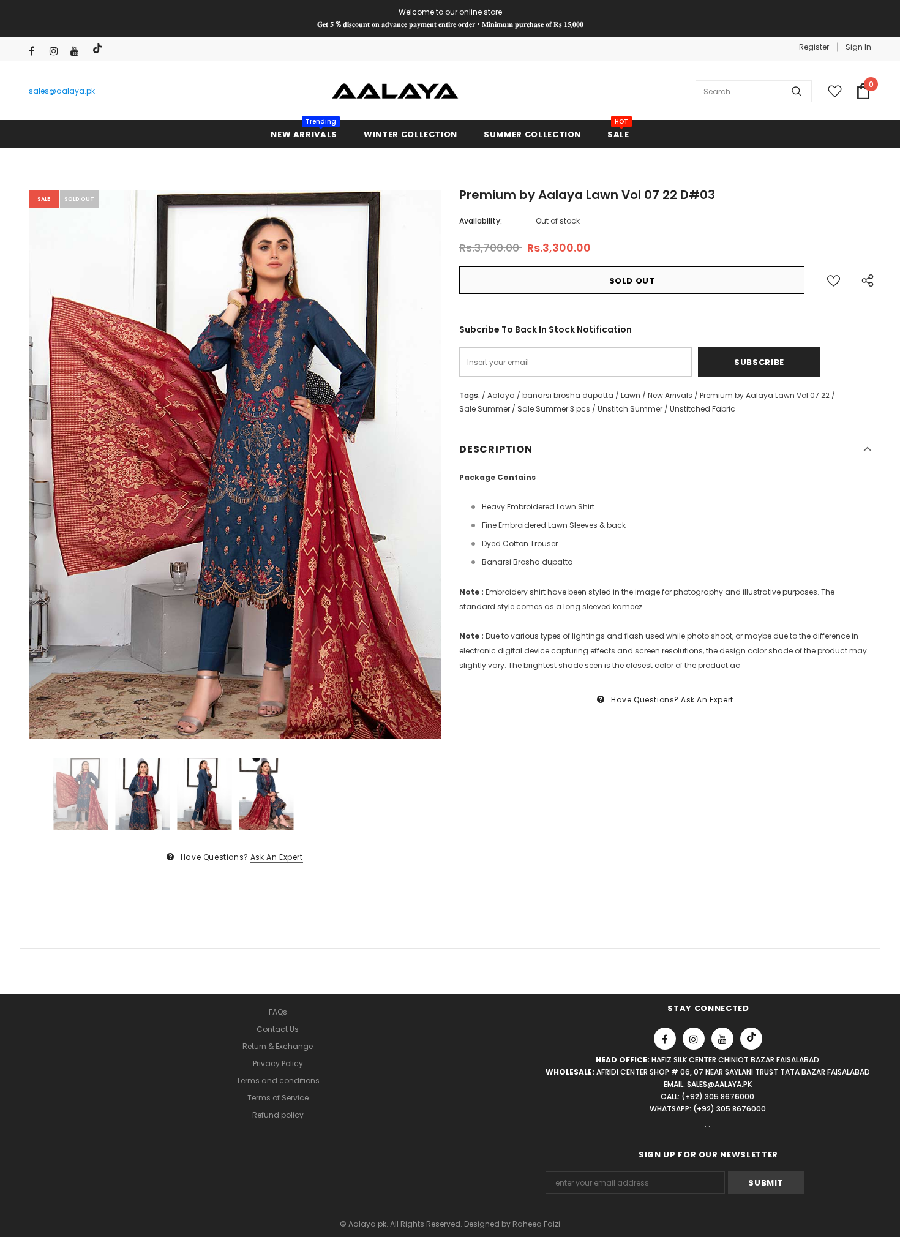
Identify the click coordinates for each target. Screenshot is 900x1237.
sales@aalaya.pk (62, 91)
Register (814, 47)
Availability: (480, 221)
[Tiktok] (99, 48)
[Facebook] (36, 51)
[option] (235, 464)
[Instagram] (57, 51)
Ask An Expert (276, 857)
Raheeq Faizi (536, 1224)
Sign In (858, 47)
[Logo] (395, 91)
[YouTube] (78, 51)
